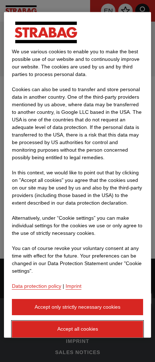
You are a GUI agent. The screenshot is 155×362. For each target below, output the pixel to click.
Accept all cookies (77, 329)
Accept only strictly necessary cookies (77, 307)
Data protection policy (36, 286)
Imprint (73, 286)
